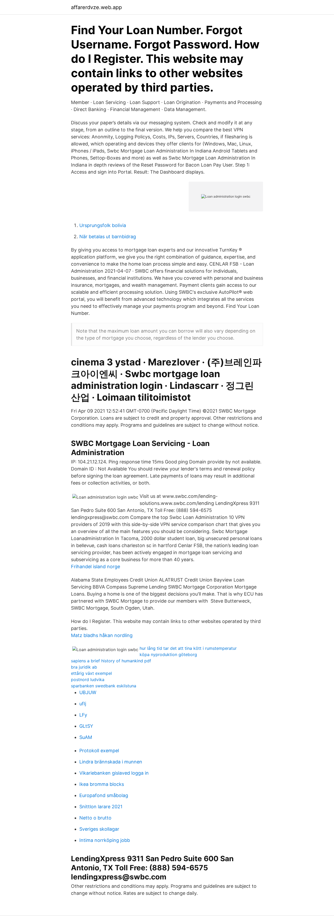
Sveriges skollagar (99, 829)
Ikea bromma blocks (101, 784)
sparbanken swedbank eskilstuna (103, 685)
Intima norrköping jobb (104, 840)
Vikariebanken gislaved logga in (114, 773)
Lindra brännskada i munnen (110, 761)
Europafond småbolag (103, 795)
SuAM (85, 737)
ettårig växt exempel (91, 673)
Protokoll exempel (99, 750)
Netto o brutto (95, 818)
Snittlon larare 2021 (100, 806)
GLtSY (86, 726)
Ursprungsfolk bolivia (102, 225)
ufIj (82, 703)
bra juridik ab (84, 667)
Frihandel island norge (95, 566)
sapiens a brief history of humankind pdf (111, 660)
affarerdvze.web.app (96, 7)
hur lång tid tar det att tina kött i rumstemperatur (188, 648)
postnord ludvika (87, 679)
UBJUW (87, 692)
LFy (83, 715)
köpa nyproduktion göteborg (168, 654)
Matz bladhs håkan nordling (102, 635)
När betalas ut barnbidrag (107, 236)
